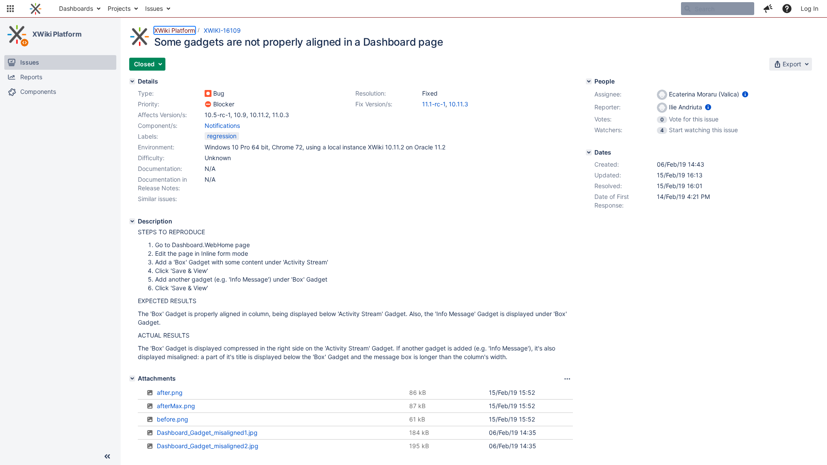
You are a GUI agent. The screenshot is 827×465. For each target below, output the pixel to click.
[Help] (786, 8)
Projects (119, 8)
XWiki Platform (57, 34)
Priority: (148, 104)
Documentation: (160, 168)
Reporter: (607, 107)
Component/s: (157, 125)
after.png (170, 392)
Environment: (156, 147)
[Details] (132, 81)
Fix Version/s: (373, 104)
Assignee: (608, 94)
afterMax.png (176, 405)
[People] (589, 81)
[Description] (132, 221)
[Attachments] (132, 378)
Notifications (222, 125)
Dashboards (76, 8)
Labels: (148, 136)
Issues (154, 8)
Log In (809, 8)
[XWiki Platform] (16, 34)
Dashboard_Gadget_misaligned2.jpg (207, 446)
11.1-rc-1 (433, 104)
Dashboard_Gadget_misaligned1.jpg (207, 432)
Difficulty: (151, 157)
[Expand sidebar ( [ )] (107, 456)
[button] (10, 8)
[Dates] (589, 152)
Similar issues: (157, 198)
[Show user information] (745, 94)
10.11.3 (458, 104)
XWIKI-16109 (222, 30)
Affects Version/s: (162, 114)
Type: (146, 93)
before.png (172, 419)
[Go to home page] (35, 8)
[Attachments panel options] (567, 379)
